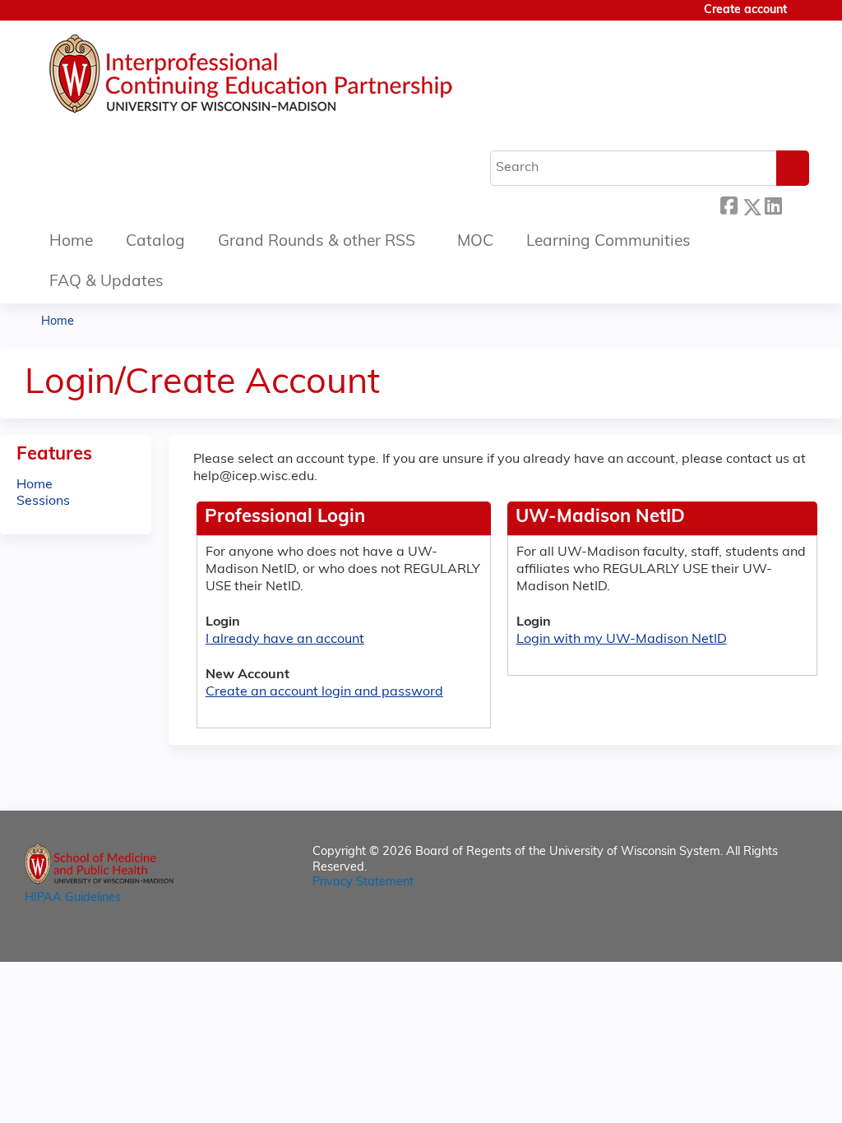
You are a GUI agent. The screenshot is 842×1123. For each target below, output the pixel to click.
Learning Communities (608, 242)
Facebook (728, 204)
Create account (745, 10)
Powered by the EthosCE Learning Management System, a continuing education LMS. (759, 935)
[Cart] (804, 17)
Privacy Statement (363, 882)
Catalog (155, 242)
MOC (475, 242)
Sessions (43, 501)
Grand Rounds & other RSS (316, 242)
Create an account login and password (324, 692)
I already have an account (285, 639)
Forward (795, 204)
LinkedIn (773, 204)
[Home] (300, 78)
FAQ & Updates (106, 282)
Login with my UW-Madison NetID (621, 639)
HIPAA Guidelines (73, 898)
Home (71, 242)
